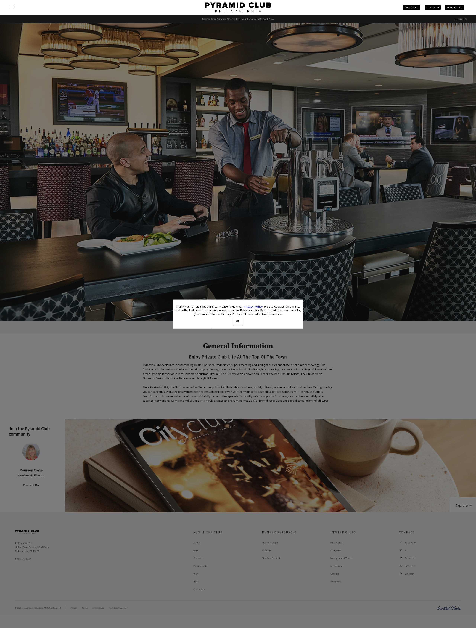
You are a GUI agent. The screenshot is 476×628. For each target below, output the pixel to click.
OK (238, 321)
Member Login (455, 7)
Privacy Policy (253, 306)
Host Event (432, 7)
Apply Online (411, 7)
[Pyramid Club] (238, 7)
